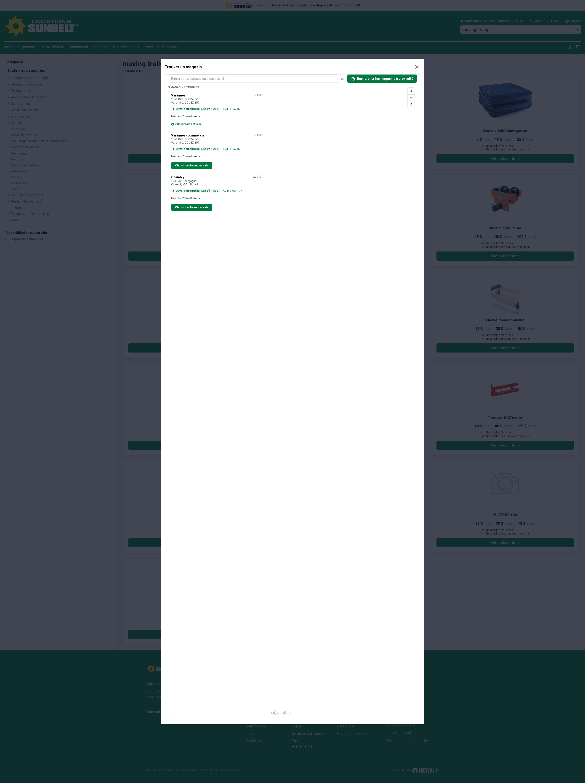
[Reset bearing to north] (411, 104)
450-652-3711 (233, 109)
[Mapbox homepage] (281, 713)
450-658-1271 (233, 191)
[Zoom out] (411, 97)
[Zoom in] (411, 91)
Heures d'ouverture (186, 116)
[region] (343, 401)
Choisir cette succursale (191, 165)
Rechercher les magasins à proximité (382, 78)
